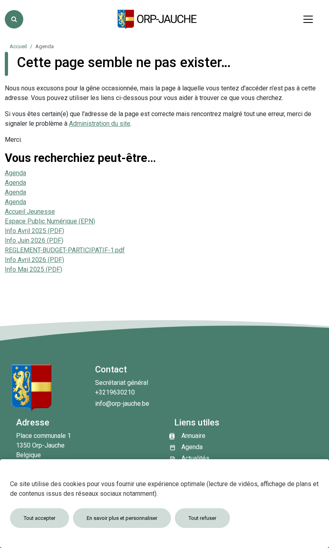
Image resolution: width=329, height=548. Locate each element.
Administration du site (99, 123)
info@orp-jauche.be (122, 403)
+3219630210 (115, 392)
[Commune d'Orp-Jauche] (158, 19)
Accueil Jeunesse (30, 211)
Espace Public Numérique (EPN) (50, 221)
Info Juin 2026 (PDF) (34, 240)
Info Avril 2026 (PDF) (34, 260)
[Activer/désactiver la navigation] (308, 19)
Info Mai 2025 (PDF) (33, 269)
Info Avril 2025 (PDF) (34, 231)
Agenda (15, 173)
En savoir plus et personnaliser (122, 518)
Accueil (18, 46)
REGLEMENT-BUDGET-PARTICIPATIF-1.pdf (65, 250)
